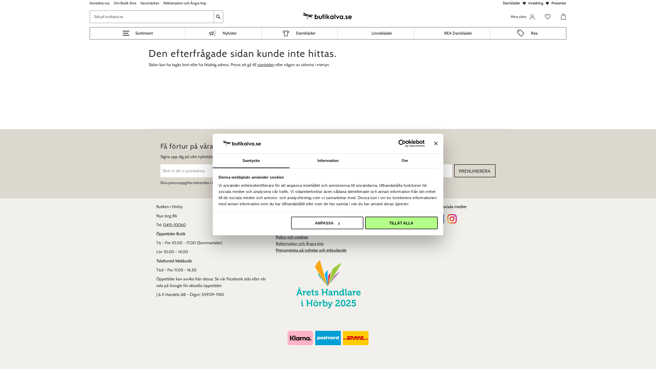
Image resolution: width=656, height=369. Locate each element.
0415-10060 (174, 224)
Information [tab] (328, 160)
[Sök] (218, 17)
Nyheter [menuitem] (230, 33)
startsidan (266, 64)
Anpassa (324, 223)
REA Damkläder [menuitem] (458, 33)
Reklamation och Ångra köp (300, 243)
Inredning (535, 3)
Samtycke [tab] (251, 160)
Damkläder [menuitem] (305, 33)
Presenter (558, 3)
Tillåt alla (401, 223)
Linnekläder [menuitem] (382, 33)
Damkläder (511, 3)
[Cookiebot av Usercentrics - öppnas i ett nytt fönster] (402, 143)
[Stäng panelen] (436, 143)
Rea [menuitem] (534, 33)
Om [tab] (405, 160)
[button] (137, 33)
